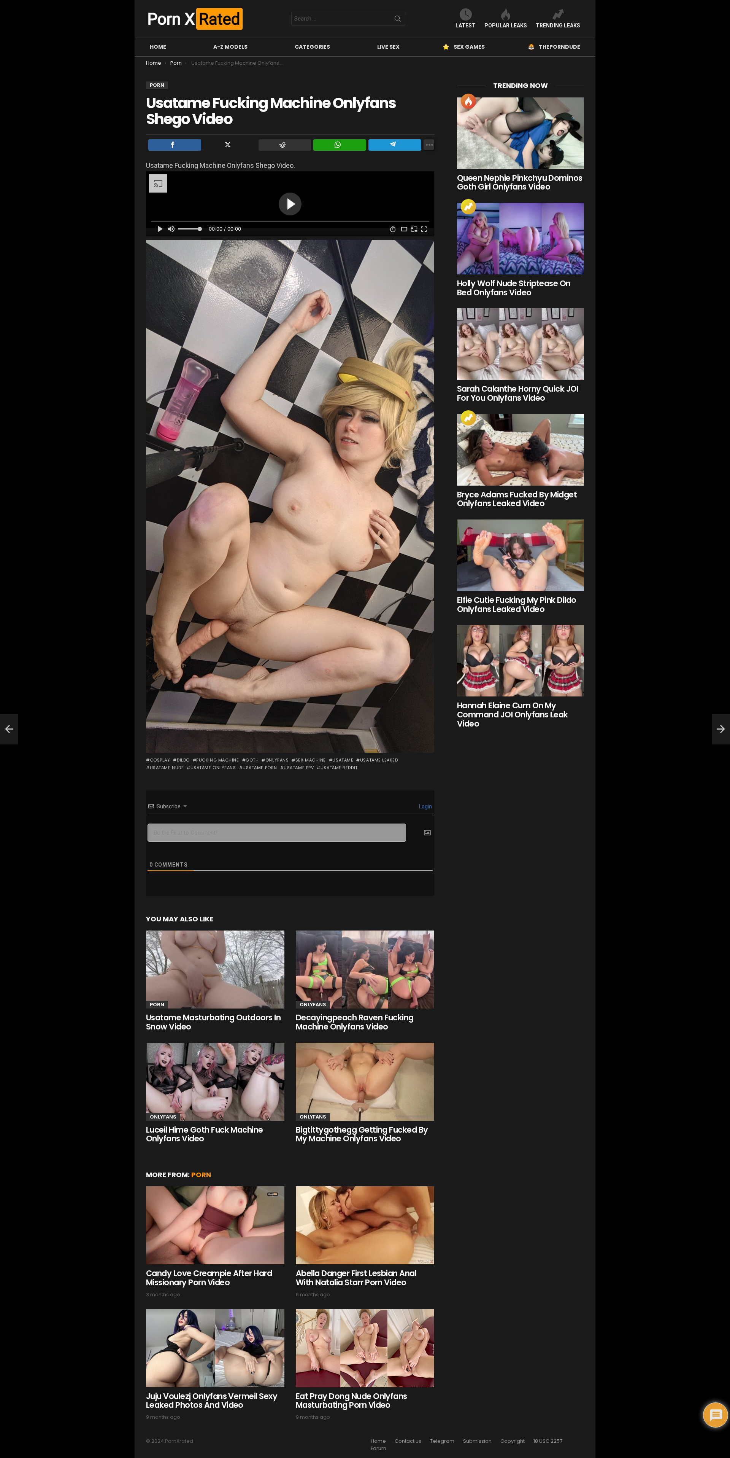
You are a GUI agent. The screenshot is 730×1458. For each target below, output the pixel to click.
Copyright (512, 1441)
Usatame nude (167, 768)
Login (425, 806)
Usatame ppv (299, 768)
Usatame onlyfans (213, 768)
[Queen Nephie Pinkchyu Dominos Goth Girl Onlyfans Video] (520, 133)
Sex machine (310, 760)
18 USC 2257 (547, 1441)
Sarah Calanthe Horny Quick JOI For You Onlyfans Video (517, 393)
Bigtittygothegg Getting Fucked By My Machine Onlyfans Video (362, 1134)
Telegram (442, 1441)
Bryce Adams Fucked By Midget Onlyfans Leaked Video (517, 499)
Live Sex (388, 47)
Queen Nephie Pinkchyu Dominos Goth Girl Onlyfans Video (519, 182)
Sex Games (469, 47)
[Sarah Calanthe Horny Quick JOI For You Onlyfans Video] (520, 344)
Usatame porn (260, 768)
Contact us (408, 1441)
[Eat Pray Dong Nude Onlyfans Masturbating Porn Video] (365, 1348)
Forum (378, 1448)
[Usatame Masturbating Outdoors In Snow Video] (215, 970)
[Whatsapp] (339, 145)
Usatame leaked (379, 760)
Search (397, 20)
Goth (252, 760)
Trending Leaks (558, 25)
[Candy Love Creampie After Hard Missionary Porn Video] (215, 1225)
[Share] (174, 145)
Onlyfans (277, 760)
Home (158, 47)
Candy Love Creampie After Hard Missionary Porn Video (209, 1278)
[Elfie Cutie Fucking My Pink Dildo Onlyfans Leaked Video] (520, 555)
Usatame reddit (339, 768)
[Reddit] (285, 145)
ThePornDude (559, 47)
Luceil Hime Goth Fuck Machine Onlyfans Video (204, 1134)
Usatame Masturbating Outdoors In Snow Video (213, 1022)
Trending (468, 206)
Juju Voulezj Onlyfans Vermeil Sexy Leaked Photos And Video (211, 1401)
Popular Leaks (505, 25)
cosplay (160, 760)
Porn (157, 1004)
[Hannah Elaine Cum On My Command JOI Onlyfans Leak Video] (520, 660)
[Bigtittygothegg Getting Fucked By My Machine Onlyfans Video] (365, 1082)
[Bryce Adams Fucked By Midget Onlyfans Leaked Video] (520, 450)
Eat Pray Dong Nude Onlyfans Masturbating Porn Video (351, 1401)
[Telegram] (394, 145)
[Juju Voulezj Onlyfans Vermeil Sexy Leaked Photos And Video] (215, 1348)
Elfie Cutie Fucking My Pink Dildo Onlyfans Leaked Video (516, 604)
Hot (468, 101)
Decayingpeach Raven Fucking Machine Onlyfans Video (355, 1022)
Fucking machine (217, 760)
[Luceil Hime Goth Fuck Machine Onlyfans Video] (215, 1082)
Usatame (342, 760)
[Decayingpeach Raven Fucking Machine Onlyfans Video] (365, 970)
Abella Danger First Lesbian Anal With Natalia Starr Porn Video (356, 1278)
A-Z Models (230, 47)
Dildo (183, 760)
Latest (465, 25)
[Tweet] (229, 145)
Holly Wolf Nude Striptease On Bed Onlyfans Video (514, 288)
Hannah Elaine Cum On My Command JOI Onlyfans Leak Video (512, 714)
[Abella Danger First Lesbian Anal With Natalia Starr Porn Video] (365, 1225)
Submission (477, 1441)
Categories (312, 47)
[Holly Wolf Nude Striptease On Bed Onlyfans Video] (520, 238)
